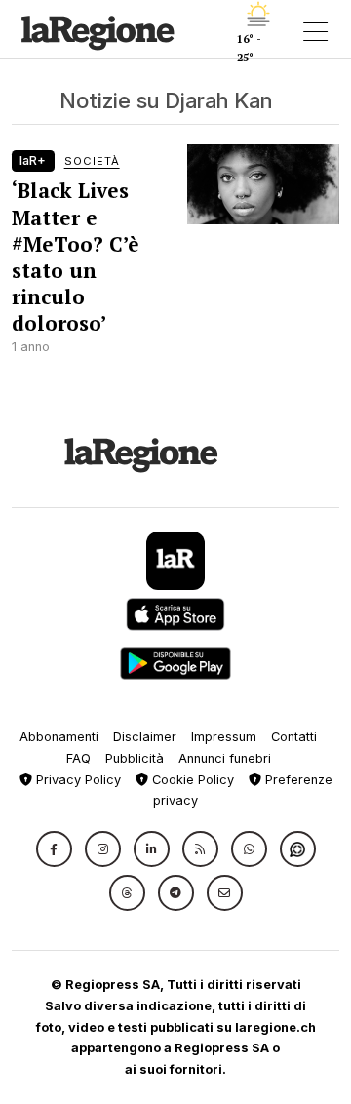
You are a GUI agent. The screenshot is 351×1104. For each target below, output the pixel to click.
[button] (54, 849)
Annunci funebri (224, 758)
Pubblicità (134, 758)
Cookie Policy (191, 779)
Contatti (294, 736)
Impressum (223, 736)
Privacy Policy (76, 779)
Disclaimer (144, 736)
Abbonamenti (59, 736)
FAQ (78, 758)
